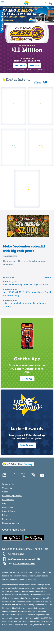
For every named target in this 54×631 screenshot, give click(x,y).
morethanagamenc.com (24, 563)
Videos (5, 492)
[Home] (18, 465)
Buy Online (20, 65)
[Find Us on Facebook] (14, 476)
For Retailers (8, 499)
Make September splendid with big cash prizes (24, 248)
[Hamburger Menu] (3, 3)
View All (40, 82)
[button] (50, 3)
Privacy (5, 515)
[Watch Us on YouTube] (42, 476)
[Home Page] (26, 3)
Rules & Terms (8, 511)
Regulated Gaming (10, 523)
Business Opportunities (12, 496)
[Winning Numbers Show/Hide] (2, 21)
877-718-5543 (18, 554)
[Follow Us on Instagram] (32, 476)
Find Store (34, 65)
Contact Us (7, 488)
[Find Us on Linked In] (4, 476)
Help (4, 503)
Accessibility (7, 507)
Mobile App (27, 379)
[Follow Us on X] (23, 476)
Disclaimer (6, 519)
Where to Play (8, 484)
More (48, 277)
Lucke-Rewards (27, 445)
